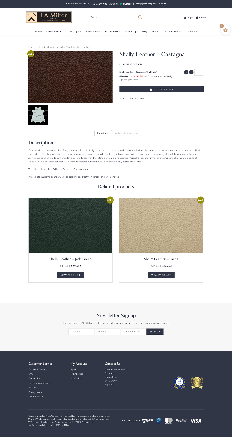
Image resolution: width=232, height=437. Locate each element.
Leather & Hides (43, 47)
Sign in (74, 369)
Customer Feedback (173, 31)
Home (38, 31)
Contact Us (34, 378)
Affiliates (32, 388)
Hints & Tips (131, 31)
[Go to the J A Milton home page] (49, 17)
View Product (70, 274)
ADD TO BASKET (162, 89)
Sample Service (112, 31)
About (155, 31)
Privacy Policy (35, 392)
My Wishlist (76, 378)
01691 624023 (83, 3)
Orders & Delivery (38, 369)
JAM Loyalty (75, 31)
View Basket (77, 374)
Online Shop (52, 31)
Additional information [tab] (126, 133)
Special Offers (93, 31)
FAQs (31, 374)
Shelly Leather (59, 47)
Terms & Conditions (38, 383)
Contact (192, 31)
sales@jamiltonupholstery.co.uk (150, 3)
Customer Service (40, 363)
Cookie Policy (35, 397)
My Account (79, 363)
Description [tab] (103, 133)
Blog (144, 31)
